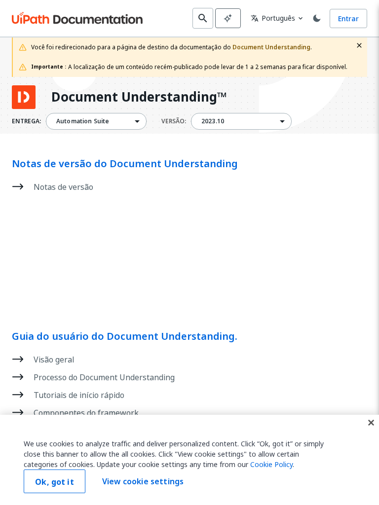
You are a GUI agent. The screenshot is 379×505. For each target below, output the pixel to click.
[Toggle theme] (317, 18)
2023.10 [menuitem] (212, 121)
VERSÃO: (173, 121)
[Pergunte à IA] (228, 18)
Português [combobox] (273, 18)
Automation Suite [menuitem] (82, 121)
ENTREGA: (26, 121)
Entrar (348, 18)
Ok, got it (54, 482)
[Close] (371, 423)
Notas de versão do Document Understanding (125, 164)
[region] (189, 460)
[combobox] (96, 121)
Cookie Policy (271, 464)
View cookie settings (143, 481)
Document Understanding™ (139, 97)
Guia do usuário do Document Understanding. (124, 336)
